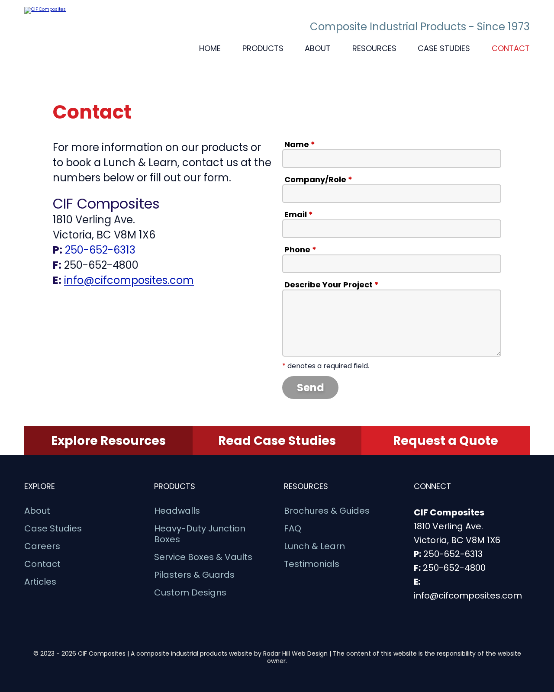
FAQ (292, 528)
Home (210, 48)
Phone (300, 250)
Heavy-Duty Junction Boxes (199, 534)
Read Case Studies (277, 440)
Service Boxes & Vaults (203, 557)
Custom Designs (190, 592)
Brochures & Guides (327, 510)
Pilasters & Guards (194, 575)
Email (298, 215)
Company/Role (318, 180)
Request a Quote (445, 440)
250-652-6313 (100, 250)
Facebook (80, 308)
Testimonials (311, 564)
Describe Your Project (331, 285)
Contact (511, 48)
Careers (42, 546)
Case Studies (444, 48)
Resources (374, 48)
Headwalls (177, 510)
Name (299, 145)
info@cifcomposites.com (129, 280)
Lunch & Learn (314, 546)
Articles (40, 581)
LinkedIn (60, 308)
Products (262, 48)
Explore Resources (108, 440)
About (318, 48)
